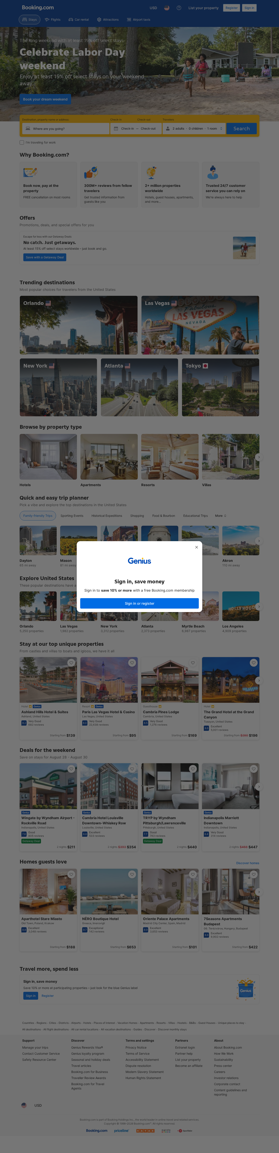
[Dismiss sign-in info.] (197, 547)
